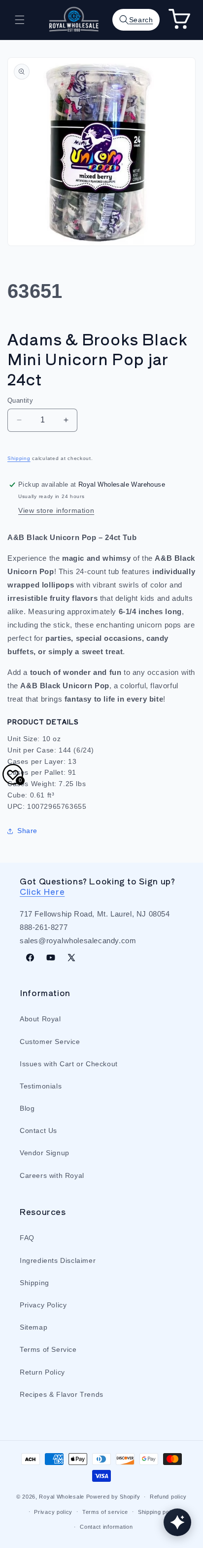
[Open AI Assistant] (177, 1522)
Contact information (106, 1527)
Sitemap (33, 1327)
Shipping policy (158, 1512)
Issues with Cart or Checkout (69, 1064)
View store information (56, 510)
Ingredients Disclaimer (58, 1260)
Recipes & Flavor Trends (61, 1394)
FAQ (27, 1238)
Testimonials (41, 1086)
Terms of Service (48, 1349)
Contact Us (38, 1130)
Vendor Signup (44, 1153)
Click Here (42, 891)
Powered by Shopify (113, 1497)
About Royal (40, 1019)
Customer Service (50, 1042)
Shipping (19, 458)
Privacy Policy (43, 1305)
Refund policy (168, 1497)
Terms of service (105, 1512)
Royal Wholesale (61, 1497)
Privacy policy (53, 1512)
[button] (20, 20)
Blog (27, 1108)
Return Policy (42, 1372)
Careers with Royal (52, 1175)
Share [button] (27, 831)
